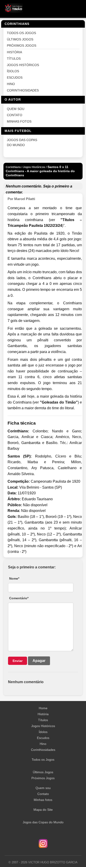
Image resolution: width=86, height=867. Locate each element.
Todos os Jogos (43, 759)
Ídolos (43, 732)
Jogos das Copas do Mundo (43, 822)
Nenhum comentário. (24, 186)
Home (43, 708)
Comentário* (18, 598)
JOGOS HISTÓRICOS (23, 65)
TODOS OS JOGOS (21, 33)
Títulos (43, 720)
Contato (43, 794)
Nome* (14, 578)
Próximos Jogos (43, 778)
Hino (43, 744)
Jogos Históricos (43, 726)
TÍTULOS (14, 58)
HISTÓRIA (14, 52)
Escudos (43, 738)
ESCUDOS (14, 77)
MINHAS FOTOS (19, 121)
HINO (11, 84)
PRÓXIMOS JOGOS (21, 45)
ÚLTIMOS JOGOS (20, 39)
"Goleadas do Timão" (59, 402)
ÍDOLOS (13, 71)
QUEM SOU (15, 109)
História (43, 714)
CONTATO (14, 115)
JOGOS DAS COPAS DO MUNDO (22, 142)
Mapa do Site (43, 809)
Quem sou (43, 788)
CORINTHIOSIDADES (23, 90)
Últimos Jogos (43, 772)
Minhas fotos (43, 800)
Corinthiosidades (43, 750)
